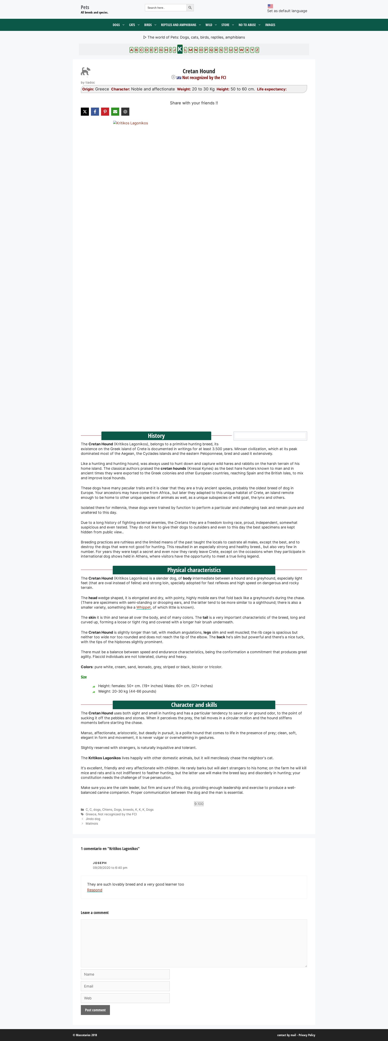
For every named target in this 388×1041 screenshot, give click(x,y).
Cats (132, 25)
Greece (91, 814)
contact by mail (286, 1035)
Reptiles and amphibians (178, 25)
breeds (128, 809)
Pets (85, 7)
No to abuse (247, 25)
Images (270, 25)
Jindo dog (93, 819)
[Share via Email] (115, 112)
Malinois (92, 823)
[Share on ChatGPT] (125, 112)
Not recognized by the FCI (117, 814)
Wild (209, 25)
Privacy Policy (307, 1035)
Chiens (107, 809)
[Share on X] (85, 112)
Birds (148, 25)
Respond (94, 890)
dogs (97, 809)
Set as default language (287, 11)
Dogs (116, 25)
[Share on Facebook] (95, 112)
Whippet (143, 607)
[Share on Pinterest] (105, 112)
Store (225, 25)
